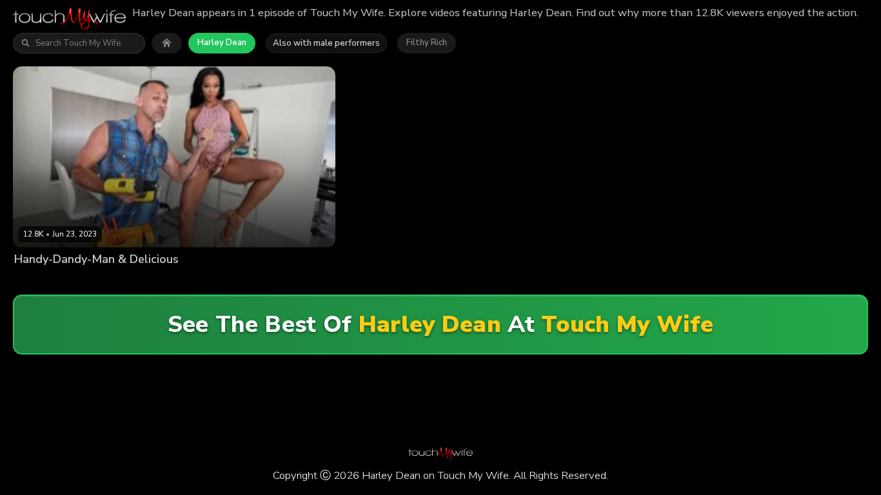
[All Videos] (167, 43)
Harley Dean (221, 42)
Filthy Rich (426, 42)
